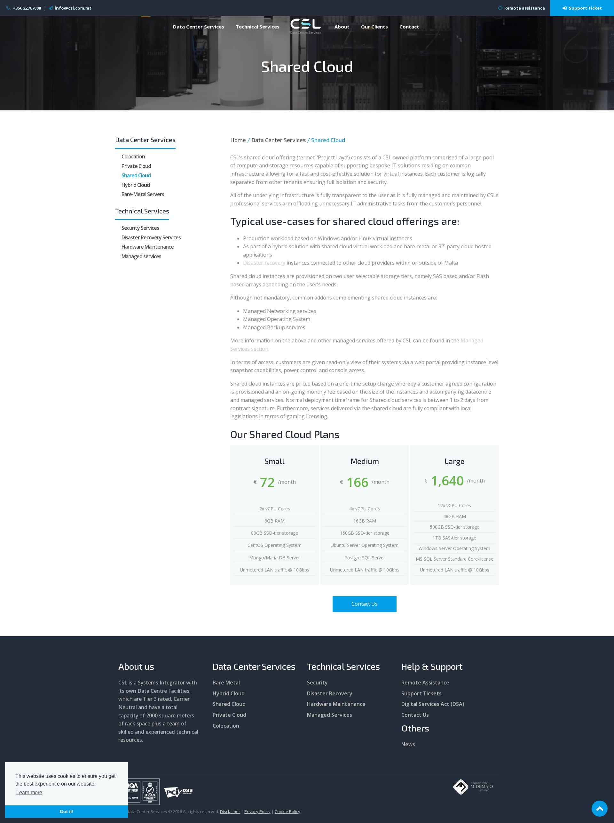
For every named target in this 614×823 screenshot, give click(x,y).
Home (238, 139)
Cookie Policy (287, 811)
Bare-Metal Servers (143, 194)
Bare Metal (226, 682)
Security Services (140, 227)
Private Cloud (136, 165)
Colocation (133, 156)
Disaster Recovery (329, 693)
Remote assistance (524, 8)
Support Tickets (421, 693)
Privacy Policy (257, 811)
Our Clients (374, 26)
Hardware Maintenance (148, 246)
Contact (409, 26)
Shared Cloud (136, 175)
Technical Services (257, 26)
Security (317, 682)
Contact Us (364, 603)
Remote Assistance (425, 682)
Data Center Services (198, 26)
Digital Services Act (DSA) (432, 703)
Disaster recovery (264, 262)
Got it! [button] (67, 811)
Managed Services (329, 714)
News (408, 744)
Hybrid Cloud (136, 184)
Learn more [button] (29, 792)
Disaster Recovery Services (151, 237)
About (342, 26)
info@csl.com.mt (73, 8)
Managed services (141, 256)
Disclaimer (230, 811)
